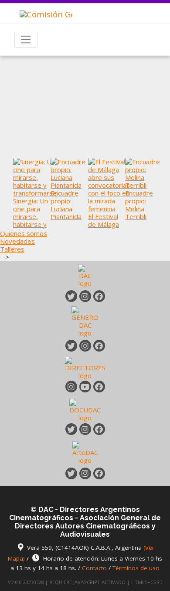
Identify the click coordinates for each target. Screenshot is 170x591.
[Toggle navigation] (25, 40)
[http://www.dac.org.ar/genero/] (85, 321)
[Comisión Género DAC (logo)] (39, 10)
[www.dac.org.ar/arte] (85, 452)
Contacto (94, 568)
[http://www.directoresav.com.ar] (85, 367)
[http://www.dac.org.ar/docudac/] (85, 410)
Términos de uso (136, 568)
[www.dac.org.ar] (85, 277)
